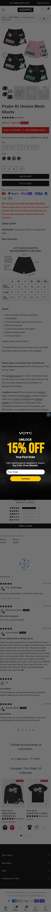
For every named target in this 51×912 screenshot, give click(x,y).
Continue (25, 479)
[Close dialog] (48, 414)
